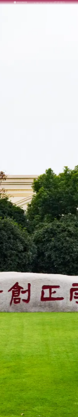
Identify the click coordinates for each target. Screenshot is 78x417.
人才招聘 (47, 2)
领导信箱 (55, 1)
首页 (34, 2)
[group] (39, 208)
